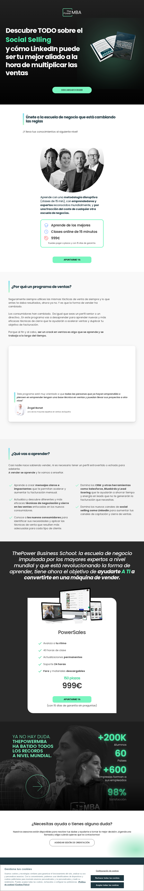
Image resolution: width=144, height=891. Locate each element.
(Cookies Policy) (22, 885)
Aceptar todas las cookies (107, 885)
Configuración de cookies (107, 871)
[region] (72, 878)
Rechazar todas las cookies (107, 878)
